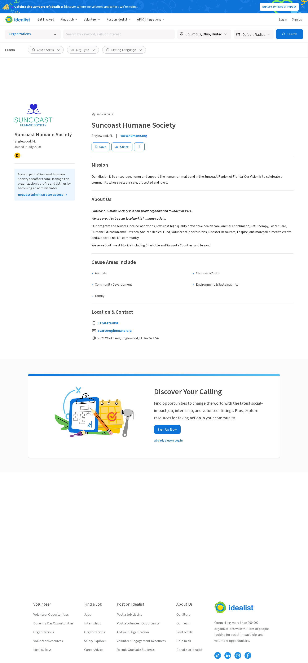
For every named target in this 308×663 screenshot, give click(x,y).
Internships (92, 623)
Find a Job (67, 19)
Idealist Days (42, 649)
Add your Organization (133, 632)
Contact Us (184, 632)
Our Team (183, 623)
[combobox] (119, 34)
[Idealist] (17, 19)
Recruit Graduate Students (136, 649)
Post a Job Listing (129, 614)
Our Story (183, 614)
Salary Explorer (95, 641)
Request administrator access (40, 194)
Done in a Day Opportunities (53, 623)
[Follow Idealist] (217, 655)
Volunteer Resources (48, 641)
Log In (283, 19)
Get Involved (46, 19)
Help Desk (183, 641)
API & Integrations (149, 19)
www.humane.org (133, 135)
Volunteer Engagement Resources (141, 641)
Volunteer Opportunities (51, 614)
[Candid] (17, 155)
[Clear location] (225, 34)
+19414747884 (108, 323)
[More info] (204, 35)
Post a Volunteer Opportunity (138, 623)
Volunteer (90, 19)
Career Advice (93, 649)
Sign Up (297, 19)
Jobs (87, 614)
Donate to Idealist (189, 649)
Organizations (43, 632)
